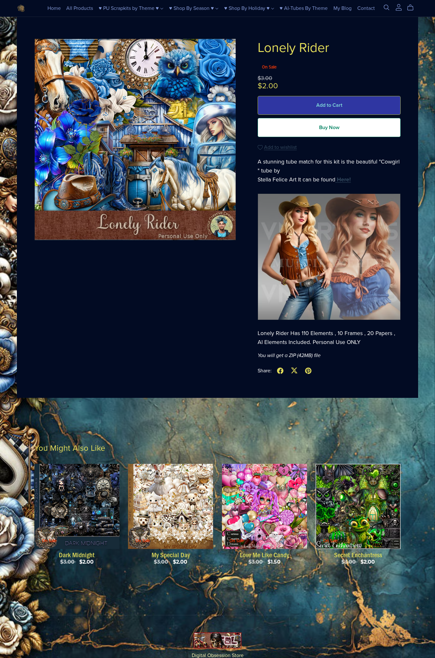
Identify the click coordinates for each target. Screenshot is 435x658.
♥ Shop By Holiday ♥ (247, 8)
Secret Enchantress (358, 555)
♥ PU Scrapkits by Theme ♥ (129, 8)
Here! (344, 179)
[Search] (386, 7)
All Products (79, 8)
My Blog (342, 8)
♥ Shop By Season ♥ (192, 8)
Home (54, 8)
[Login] (399, 7)
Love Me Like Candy (264, 555)
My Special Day (171, 555)
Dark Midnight (77, 555)
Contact (366, 8)
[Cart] (413, 7)
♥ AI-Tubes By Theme (304, 8)
